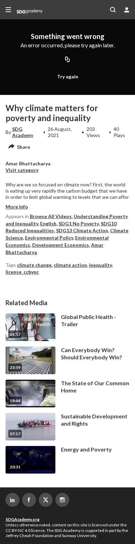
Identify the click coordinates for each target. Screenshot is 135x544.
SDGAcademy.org (22, 519)
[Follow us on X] (46, 500)
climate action (70, 265)
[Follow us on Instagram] (62, 500)
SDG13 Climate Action (82, 230)
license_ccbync (22, 272)
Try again (67, 76)
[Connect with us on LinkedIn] (12, 500)
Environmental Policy (49, 238)
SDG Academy (22, 132)
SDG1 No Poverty (78, 223)
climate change (34, 265)
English (48, 223)
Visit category (22, 170)
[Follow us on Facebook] (29, 500)
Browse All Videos (51, 216)
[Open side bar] (8, 9)
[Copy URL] (67, 60)
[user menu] (126, 9)
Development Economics (60, 245)
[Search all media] (112, 9)
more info (17, 207)
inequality (100, 265)
